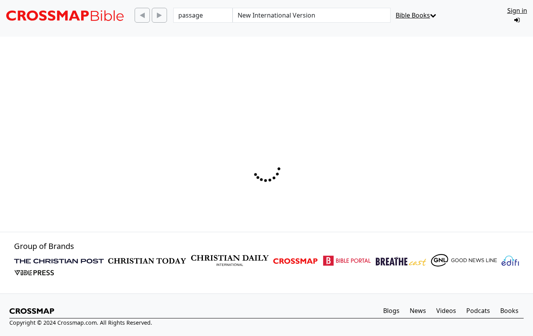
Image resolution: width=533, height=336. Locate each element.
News (418, 310)
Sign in (517, 10)
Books (509, 310)
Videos (446, 310)
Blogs (391, 310)
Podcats (478, 310)
